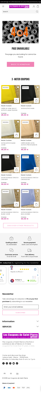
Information (8, 321)
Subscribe (20, 312)
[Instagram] (7, 363)
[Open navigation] (3, 6)
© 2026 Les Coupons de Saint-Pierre (15, 378)
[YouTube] (14, 363)
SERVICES (6, 326)
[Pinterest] (10, 363)
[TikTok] (17, 363)
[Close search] (37, 11)
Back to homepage (20, 64)
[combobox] (18, 12)
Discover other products (20, 225)
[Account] (34, 6)
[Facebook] (3, 363)
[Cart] (38, 6)
